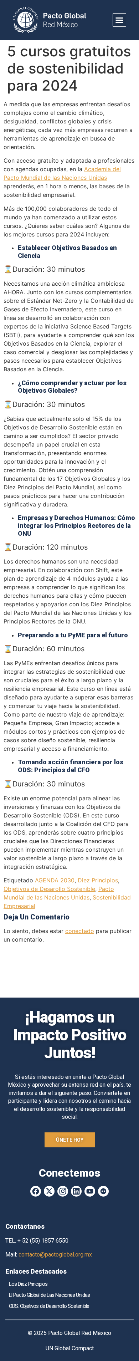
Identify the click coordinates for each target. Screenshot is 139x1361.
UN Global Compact (70, 1348)
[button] (119, 20)
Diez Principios (98, 880)
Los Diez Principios (28, 1284)
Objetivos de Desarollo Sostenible (49, 888)
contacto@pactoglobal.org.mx (55, 1254)
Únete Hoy (69, 1140)
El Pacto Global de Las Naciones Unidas (49, 1295)
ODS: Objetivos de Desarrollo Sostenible (49, 1306)
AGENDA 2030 (54, 880)
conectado (79, 930)
